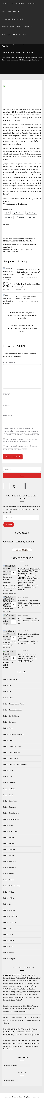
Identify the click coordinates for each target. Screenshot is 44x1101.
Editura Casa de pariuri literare (13, 734)
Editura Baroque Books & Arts (13, 704)
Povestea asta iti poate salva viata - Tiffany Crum (19, 1006)
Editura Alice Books (10, 679)
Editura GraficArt (9, 789)
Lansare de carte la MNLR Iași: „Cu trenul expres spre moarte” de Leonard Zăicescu (28, 271)
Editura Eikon (8, 770)
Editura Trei (7, 928)
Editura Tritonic (8, 934)
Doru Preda (17, 245)
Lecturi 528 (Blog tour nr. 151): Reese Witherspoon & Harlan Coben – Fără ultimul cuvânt (29, 604)
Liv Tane (6, 252)
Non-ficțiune (19, 34)
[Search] (22, 41)
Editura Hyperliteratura (11, 813)
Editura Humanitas (9, 807)
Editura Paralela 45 (9, 868)
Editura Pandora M (9, 862)
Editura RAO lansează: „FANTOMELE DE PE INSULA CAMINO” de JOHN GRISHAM (27, 657)
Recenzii (28, 27)
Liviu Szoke (29, 52)
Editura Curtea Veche (10, 758)
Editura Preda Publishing (11, 886)
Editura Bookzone (9, 722)
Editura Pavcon (8, 874)
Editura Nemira (8, 837)
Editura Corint (8, 740)
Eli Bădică (7, 247)
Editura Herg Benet (9, 801)
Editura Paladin (8, 855)
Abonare (9, 524)
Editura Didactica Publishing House (15, 764)
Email (6, 406)
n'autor (15, 252)
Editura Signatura (9, 910)
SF (12, 4)
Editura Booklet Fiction (11, 716)
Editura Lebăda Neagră (11, 819)
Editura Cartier (8, 728)
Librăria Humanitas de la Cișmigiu (17, 249)
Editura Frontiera (9, 783)
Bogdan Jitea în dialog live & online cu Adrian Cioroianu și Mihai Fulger (21, 285)
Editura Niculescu (9, 843)
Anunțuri (8, 238)
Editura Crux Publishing (11, 752)
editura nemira (29, 245)
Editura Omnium (9, 849)
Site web (7, 416)
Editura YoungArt (9, 959)
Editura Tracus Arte (9, 922)
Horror (31, 4)
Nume (6, 394)
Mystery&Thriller (11, 11)
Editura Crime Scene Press (12, 746)
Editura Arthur (8, 698)
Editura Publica (8, 892)
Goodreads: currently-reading (18, 541)
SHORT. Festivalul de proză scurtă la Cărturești (26, 297)
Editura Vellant (8, 946)
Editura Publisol (8, 898)
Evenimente (19, 238)
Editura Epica (7, 777)
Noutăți (6, 34)
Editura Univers (8, 940)
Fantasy (20, 4)
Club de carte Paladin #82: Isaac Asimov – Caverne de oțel (29, 620)
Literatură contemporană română (17, 241)
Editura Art (7, 692)
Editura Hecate (8, 795)
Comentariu (10, 362)
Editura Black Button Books (12, 710)
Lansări (29, 238)
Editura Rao (7, 904)
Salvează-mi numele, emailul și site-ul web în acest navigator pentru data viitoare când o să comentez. (22, 431)
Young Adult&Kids (11, 27)
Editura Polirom (8, 880)
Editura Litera (8, 825)
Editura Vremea (8, 953)
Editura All (7, 686)
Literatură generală (12, 19)
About (5, 4)
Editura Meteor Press (10, 831)
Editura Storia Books (10, 916)
